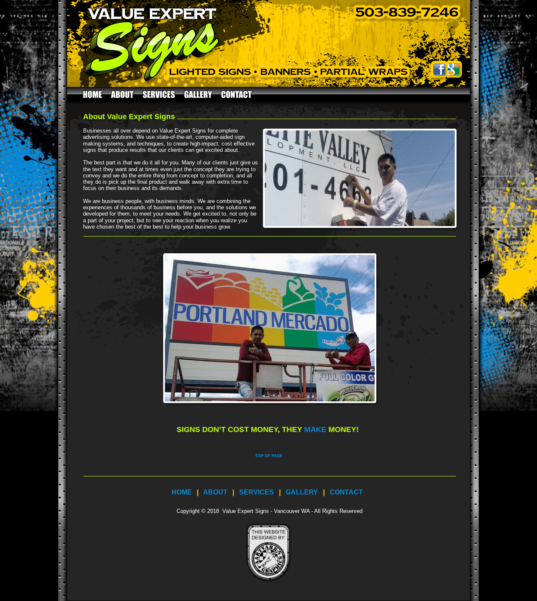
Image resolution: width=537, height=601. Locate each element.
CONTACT (346, 492)
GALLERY (302, 492)
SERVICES (256, 492)
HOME (182, 492)
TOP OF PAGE (268, 455)
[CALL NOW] (409, 23)
